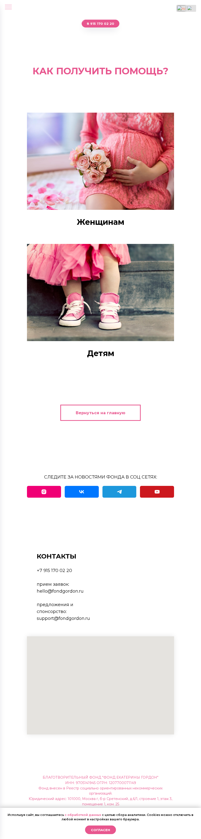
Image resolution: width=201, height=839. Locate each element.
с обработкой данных (83, 815)
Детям (100, 353)
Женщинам (100, 222)
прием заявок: (53, 584)
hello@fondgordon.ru (60, 591)
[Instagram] (44, 492)
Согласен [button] (100, 830)
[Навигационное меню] (8, 7)
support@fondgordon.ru (63, 618)
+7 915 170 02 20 (54, 570)
